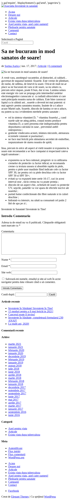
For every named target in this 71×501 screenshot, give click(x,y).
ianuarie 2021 (15, 347)
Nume (5, 259)
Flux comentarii (16, 454)
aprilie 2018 (14, 374)
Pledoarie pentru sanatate (21, 27)
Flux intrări (14, 451)
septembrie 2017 (17, 393)
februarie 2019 (16, 359)
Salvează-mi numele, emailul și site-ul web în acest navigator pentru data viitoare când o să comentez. (30, 280)
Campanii (13, 30)
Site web (6, 272)
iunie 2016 (14, 415)
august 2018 (15, 365)
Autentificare (15, 448)
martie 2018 (14, 378)
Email (5, 266)
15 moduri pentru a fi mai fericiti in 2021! (30, 311)
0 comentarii (55, 66)
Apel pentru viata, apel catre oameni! (28, 24)
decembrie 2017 (17, 387)
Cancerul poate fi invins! (21, 314)
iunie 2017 (14, 396)
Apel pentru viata (17, 428)
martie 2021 (14, 344)
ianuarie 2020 (15, 353)
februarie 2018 (16, 381)
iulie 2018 (13, 368)
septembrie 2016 (17, 412)
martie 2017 (14, 405)
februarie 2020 (16, 350)
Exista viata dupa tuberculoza (24, 21)
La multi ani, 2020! (18, 323)
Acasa (11, 11)
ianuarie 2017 (15, 408)
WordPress (50, 496)
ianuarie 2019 (15, 362)
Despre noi (14, 14)
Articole (12, 17)
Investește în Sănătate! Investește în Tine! (30, 308)
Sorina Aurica (12, 66)
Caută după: (7, 294)
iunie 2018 (14, 371)
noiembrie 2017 (16, 390)
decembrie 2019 (17, 356)
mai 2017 (13, 399)
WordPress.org (16, 457)
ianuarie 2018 (15, 384)
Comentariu (7, 231)
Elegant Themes (20, 496)
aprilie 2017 (14, 402)
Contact (12, 33)
